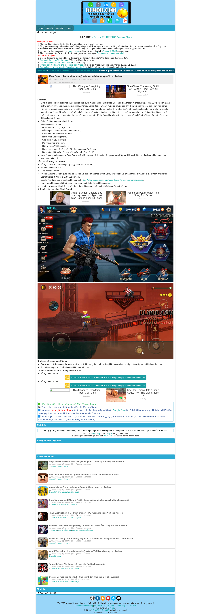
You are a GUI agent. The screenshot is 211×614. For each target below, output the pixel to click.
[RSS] (103, 600)
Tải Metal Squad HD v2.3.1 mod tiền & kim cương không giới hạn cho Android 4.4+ (108, 377)
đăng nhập (95, 433)
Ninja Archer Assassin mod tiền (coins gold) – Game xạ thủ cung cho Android (86, 461)
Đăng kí (49, 28)
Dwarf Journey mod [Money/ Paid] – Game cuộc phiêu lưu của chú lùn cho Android (89, 500)
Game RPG (74, 505)
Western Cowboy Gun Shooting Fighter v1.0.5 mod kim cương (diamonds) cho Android (91, 538)
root (111, 183)
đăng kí (109, 433)
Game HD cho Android (104, 605)
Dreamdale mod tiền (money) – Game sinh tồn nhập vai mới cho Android (84, 577)
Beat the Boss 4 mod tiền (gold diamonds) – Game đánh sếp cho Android (84, 474)
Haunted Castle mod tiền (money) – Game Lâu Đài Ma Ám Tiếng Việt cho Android (88, 526)
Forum (69, 28)
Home (40, 28)
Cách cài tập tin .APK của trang (54, 60)
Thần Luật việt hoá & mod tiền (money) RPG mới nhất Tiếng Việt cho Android (86, 513)
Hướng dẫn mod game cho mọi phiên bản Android (62, 65)
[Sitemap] (113, 600)
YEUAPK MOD (110, 51)
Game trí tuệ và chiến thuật (68, 492)
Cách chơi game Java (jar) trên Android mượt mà (62, 67)
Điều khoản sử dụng (84, 605)
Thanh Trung (73, 51)
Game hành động (56, 466)
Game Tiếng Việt (75, 518)
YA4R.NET (109, 436)
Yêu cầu (59, 28)
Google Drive (119, 410)
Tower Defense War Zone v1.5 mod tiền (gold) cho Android (77, 564)
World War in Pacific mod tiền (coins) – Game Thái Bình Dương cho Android (85, 551)
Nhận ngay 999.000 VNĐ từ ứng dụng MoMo (112, 37)
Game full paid (54, 505)
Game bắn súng (55, 556)
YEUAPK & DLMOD (100, 610)
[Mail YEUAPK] (118, 600)
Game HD (67, 466)
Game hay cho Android (126, 605)
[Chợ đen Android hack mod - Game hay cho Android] (92, 600)
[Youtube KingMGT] (108, 600)
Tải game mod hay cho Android (111, 53)
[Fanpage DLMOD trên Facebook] (97, 600)
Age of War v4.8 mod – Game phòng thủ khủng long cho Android (80, 487)
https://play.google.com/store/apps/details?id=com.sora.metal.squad (112, 180)
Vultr (112, 608)
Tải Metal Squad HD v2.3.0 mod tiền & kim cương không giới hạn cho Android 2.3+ (108, 385)
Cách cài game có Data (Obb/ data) (56, 62)
